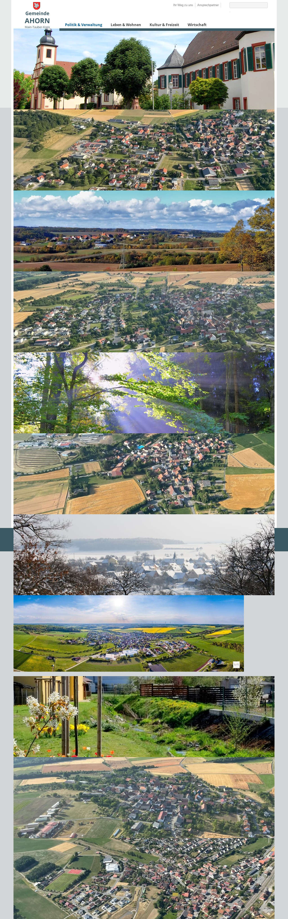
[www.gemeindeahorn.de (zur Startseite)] (37, 27)
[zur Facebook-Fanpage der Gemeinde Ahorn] (223, 5)
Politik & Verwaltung (83, 24)
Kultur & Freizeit (164, 24)
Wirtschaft (197, 24)
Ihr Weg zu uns (183, 5)
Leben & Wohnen (126, 24)
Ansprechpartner (208, 5)
